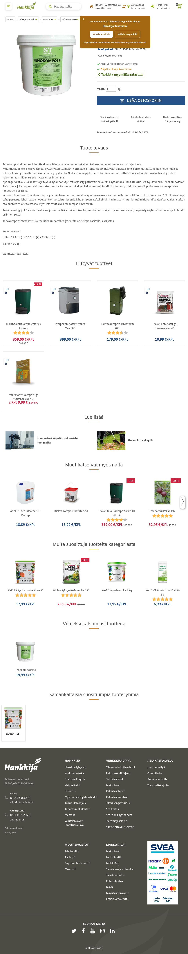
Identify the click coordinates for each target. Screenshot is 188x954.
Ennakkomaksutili (117, 899)
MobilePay (112, 863)
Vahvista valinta (101, 34)
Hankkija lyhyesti (75, 767)
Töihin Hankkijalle (76, 803)
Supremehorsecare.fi (78, 863)
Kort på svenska (74, 773)
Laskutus (70, 791)
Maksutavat (113, 785)
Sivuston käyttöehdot (119, 815)
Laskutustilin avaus (117, 893)
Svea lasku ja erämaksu (120, 869)
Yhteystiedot (72, 785)
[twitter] (75, 930)
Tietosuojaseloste (116, 821)
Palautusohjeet (115, 791)
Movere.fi (70, 869)
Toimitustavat (114, 779)
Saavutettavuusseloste (120, 827)
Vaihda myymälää (127, 34)
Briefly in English (75, 779)
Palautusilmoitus (116, 797)
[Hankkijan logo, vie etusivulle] (27, 6)
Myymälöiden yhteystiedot (81, 797)
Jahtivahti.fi (72, 851)
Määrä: (101, 89)
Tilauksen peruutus (118, 803)
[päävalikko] (9, 6)
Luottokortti (113, 857)
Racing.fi (70, 857)
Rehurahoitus (114, 881)
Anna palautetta (157, 779)
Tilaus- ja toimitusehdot (120, 767)
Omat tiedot (155, 773)
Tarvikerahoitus (115, 875)
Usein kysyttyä (156, 767)
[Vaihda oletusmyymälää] (124, 6)
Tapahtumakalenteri (77, 809)
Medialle (70, 815)
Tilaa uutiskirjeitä (158, 785)
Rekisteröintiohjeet (118, 773)
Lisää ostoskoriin (144, 100)
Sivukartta (112, 809)
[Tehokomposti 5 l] (47, 64)
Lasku (109, 887)
